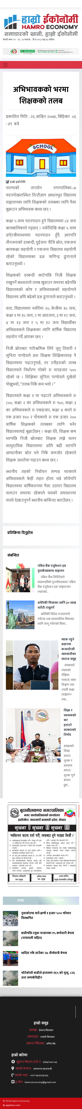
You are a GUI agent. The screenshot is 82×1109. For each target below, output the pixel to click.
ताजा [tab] (21, 900)
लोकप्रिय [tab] (58, 900)
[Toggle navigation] (5, 65)
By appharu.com (11, 1105)
